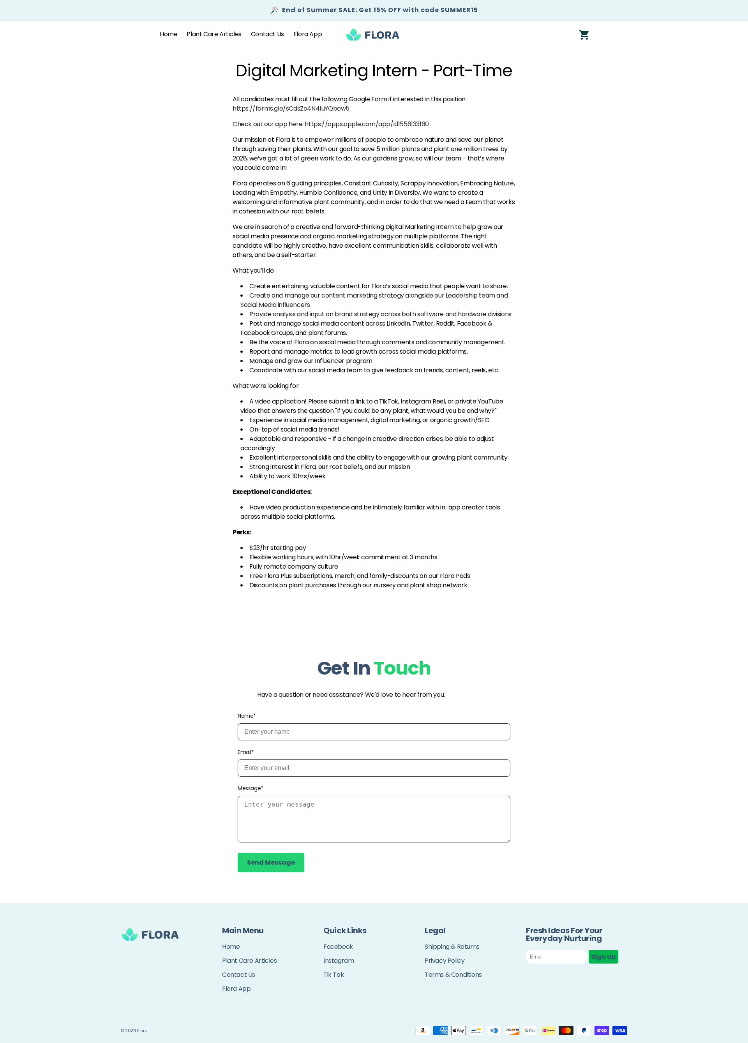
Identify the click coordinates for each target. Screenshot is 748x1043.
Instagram (338, 960)
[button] (584, 34)
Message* (250, 788)
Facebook (338, 946)
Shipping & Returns (452, 946)
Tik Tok (333, 974)
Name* (247, 716)
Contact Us (238, 974)
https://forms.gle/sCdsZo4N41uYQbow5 (291, 108)
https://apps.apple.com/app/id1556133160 (367, 124)
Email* (246, 752)
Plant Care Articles (249, 960)
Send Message (271, 862)
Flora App (236, 988)
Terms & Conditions (453, 974)
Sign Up (603, 956)
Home (231, 946)
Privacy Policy (444, 960)
